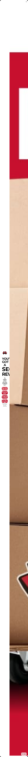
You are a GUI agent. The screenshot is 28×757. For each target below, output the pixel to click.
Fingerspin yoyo (5, 397)
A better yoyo (4, 392)
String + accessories (5, 401)
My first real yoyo (5, 388)
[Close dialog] (26, 2)
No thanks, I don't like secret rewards (4, 404)
